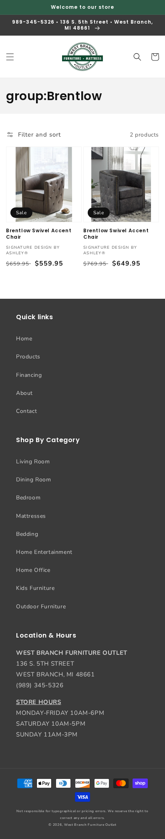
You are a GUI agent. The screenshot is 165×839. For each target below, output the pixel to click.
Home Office (33, 570)
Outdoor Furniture (41, 606)
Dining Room (33, 479)
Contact (26, 411)
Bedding (27, 534)
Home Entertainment (44, 552)
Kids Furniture (35, 588)
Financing (29, 375)
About (24, 393)
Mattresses (31, 516)
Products (28, 356)
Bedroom (28, 497)
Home (24, 338)
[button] (10, 57)
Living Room (33, 461)
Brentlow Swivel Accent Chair (38, 233)
